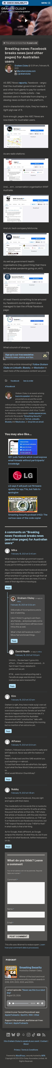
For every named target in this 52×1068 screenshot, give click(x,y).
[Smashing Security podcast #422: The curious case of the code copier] (29, 504)
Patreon (8, 1023)
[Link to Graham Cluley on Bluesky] (13, 1034)
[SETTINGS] (42, 1003)
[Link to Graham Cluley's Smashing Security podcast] (23, 1034)
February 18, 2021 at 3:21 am (23, 700)
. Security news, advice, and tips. (19, 355)
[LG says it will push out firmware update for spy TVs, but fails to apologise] (29, 475)
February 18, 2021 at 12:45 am (23, 553)
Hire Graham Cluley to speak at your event (21, 1041)
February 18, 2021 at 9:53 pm (27, 655)
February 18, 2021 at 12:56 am (23, 605)
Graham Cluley (21, 65)
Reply (8, 587)
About (26, 1044)
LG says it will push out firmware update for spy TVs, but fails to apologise (24, 489)
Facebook (15, 380)
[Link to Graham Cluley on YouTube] (39, 1034)
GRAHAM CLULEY (13, 8)
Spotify (24, 1015)
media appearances (37, 413)
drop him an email (36, 421)
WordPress (20, 1055)
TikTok (28, 419)
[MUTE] (38, 1003)
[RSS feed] (44, 1034)
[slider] (20, 1003)
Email (10, 922)
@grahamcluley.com (26, 71)
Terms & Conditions (29, 1050)
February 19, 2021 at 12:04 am (23, 745)
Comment (12, 879)
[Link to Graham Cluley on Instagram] (28, 1034)
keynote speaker (22, 396)
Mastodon (39, 367)
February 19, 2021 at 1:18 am (22, 793)
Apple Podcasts (12, 1015)
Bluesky (26, 367)
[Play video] (26, 20)
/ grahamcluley (24, 73)
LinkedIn (35, 419)
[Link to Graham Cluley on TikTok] (33, 1034)
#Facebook (10, 386)
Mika (19, 601)
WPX (43, 1055)
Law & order (28, 380)
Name (10, 909)
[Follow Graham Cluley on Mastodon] (18, 1034)
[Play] (10, 1003)
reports (23, 82)
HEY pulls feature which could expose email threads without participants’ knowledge (27, 460)
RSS (31, 1015)
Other (36, 1015)
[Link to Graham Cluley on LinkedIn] (8, 1034)
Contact (43, 1041)
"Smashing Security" (32, 416)
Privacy (17, 1050)
